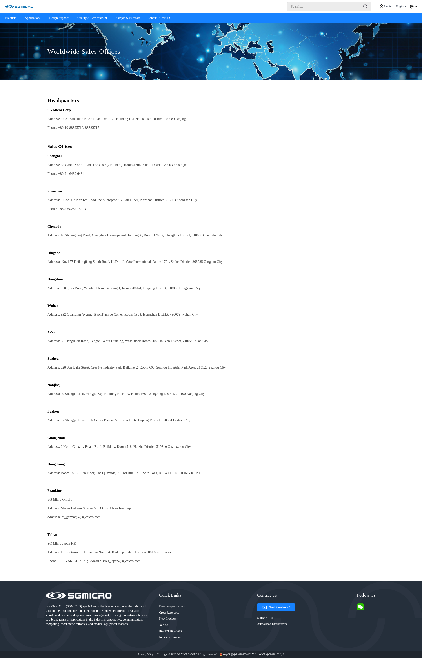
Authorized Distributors (272, 624)
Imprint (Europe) (170, 637)
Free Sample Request (172, 606)
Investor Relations (170, 631)
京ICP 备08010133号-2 (271, 654)
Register (401, 6)
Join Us (163, 625)
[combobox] (413, 7)
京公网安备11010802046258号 (240, 654)
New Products (167, 618)
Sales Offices (265, 617)
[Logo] (19, 6)
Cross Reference (169, 612)
